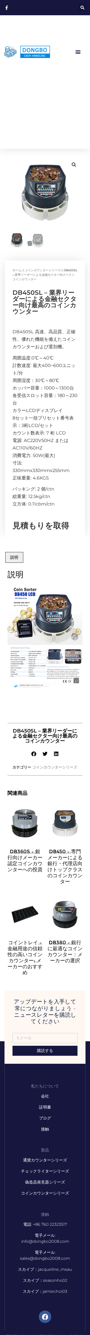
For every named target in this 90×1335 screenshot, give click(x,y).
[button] (82, 8)
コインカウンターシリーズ (43, 270)
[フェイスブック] (45, 1316)
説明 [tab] (14, 557)
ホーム (17, 270)
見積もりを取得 (40, 525)
